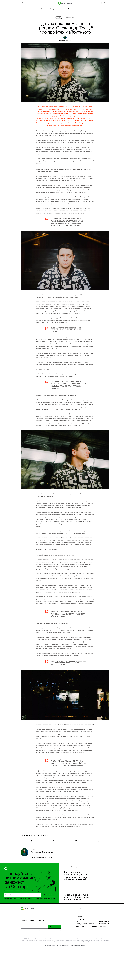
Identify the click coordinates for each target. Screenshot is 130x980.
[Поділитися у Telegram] (32, 841)
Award (91, 924)
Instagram (103, 921)
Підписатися (48, 894)
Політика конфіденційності (63, 945)
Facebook (103, 924)
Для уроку (53, 9)
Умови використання (50, 945)
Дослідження (72, 9)
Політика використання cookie (78, 945)
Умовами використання (49, 898)
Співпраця (93, 926)
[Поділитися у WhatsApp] (98, 841)
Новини (43, 9)
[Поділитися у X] (54, 841)
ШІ (62, 9)
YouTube (102, 926)
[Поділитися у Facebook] (76, 841)
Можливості (85, 9)
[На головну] (65, 3)
